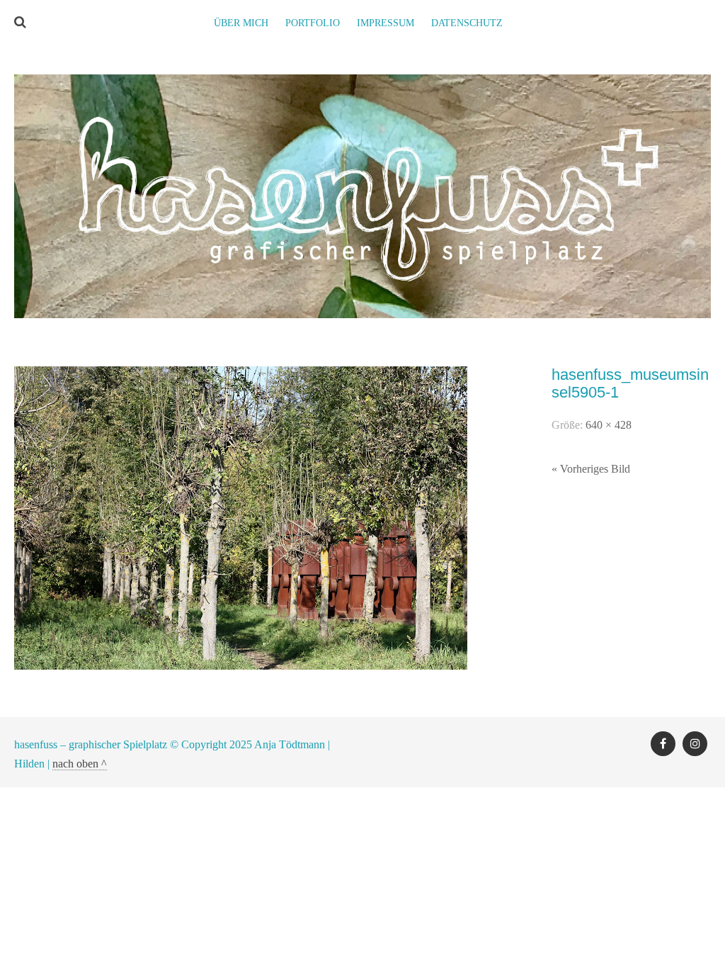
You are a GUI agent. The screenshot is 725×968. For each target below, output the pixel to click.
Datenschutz (467, 23)
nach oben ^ (79, 764)
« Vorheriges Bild (591, 469)
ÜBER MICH (241, 23)
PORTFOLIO (312, 23)
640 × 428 (609, 425)
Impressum (385, 23)
